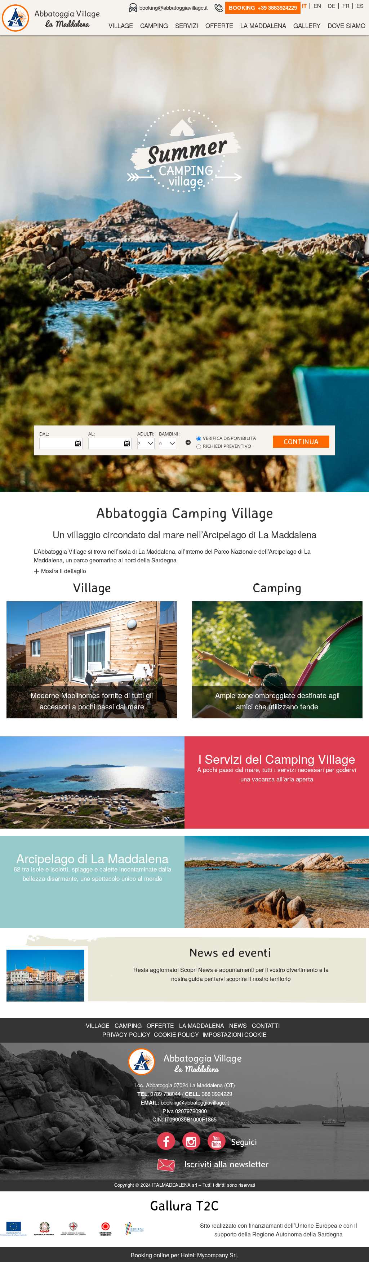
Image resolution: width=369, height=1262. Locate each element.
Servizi (186, 25)
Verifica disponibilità (229, 1208)
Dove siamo (346, 25)
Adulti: (145, 1203)
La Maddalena (263, 25)
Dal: (44, 1203)
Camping (154, 25)
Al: (91, 1203)
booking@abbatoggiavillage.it (173, 7)
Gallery (306, 25)
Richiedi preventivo (227, 1216)
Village (120, 25)
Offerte (219, 25)
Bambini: (169, 1203)
